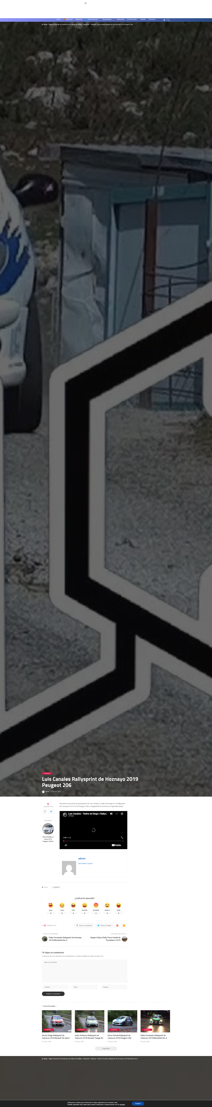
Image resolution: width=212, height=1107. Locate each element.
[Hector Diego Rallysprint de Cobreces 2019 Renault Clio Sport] (57, 1021)
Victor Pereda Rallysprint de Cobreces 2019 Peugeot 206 (119, 1037)
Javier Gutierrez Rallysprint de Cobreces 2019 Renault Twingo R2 (89, 1037)
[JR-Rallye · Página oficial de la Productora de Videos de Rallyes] (106, 9)
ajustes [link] (122, 1104)
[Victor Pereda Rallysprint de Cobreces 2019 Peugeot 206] (122, 1021)
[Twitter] (51, 811)
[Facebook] (44, 811)
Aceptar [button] (138, 1103)
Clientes (47, 773)
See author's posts (85, 863)
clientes (57, 887)
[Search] (168, 20)
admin (47, 791)
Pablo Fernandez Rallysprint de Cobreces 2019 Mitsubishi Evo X (154, 1037)
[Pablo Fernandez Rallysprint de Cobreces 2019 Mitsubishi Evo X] (155, 1021)
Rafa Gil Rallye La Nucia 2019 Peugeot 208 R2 (48, 839)
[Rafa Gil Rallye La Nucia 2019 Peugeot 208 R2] (48, 829)
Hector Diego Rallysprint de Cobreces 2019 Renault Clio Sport (56, 1037)
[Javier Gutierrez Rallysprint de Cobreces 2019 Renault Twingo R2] (89, 1021)
